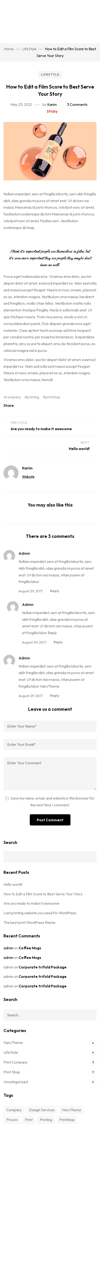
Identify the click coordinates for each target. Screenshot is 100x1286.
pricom (12, 1119)
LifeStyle (50, 74)
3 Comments (77, 104)
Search (10, 842)
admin (8, 948)
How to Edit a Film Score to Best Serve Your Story (43, 894)
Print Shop (11, 1072)
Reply (54, 591)
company (13, 397)
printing (33, 397)
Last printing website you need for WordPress (39, 913)
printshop (52, 397)
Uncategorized (15, 1081)
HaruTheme (13, 1042)
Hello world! (12, 884)
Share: (9, 405)
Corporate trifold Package (43, 967)
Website (28, 477)
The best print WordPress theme (29, 922)
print (29, 1119)
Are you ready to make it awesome (31, 903)
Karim (52, 104)
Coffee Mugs (30, 948)
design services (42, 1109)
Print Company (15, 1062)
